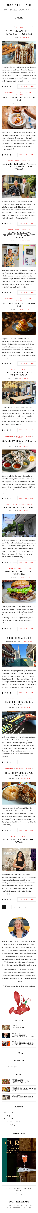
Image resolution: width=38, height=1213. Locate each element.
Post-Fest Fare (18, 1027)
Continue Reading (27, 86)
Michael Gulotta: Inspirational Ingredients (23, 1036)
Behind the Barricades (19, 638)
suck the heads (19, 5)
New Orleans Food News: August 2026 (19, 32)
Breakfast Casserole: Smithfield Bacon (20, 1082)
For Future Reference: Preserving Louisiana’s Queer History (19, 235)
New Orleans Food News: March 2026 (19, 572)
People (18, 160)
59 (25, 907)
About (9, 1188)
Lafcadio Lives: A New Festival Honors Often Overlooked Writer (19, 166)
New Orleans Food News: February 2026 (19, 774)
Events (10, 160)
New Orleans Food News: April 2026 (19, 442)
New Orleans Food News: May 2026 (19, 304)
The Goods (19, 27)
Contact (17, 1188)
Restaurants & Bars (23, 26)
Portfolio (27, 1188)
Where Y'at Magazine (11, 1119)
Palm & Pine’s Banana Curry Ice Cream (24, 1090)
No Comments (25, 37)
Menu (19, 18)
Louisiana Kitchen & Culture (13, 1122)
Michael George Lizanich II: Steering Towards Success (23, 1044)
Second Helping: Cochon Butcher (19, 703)
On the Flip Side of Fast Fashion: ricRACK (19, 373)
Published (9, 26)
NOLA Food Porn (9, 1113)
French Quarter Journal (11, 1116)
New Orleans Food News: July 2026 (19, 98)
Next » (6, 911)
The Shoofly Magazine (11, 1125)
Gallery (19, 1190)
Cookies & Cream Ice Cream (22, 1097)
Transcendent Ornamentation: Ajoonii (19, 840)
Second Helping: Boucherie (19, 507)
